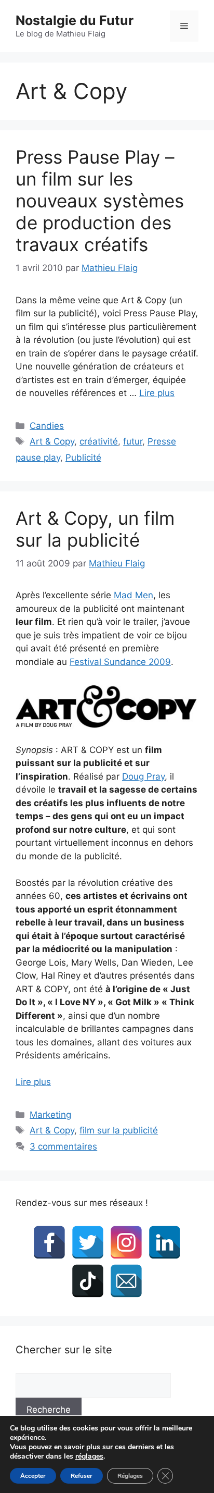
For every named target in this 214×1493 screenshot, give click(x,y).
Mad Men (132, 595)
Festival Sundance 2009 (120, 662)
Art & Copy (52, 441)
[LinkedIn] (164, 1242)
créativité (98, 441)
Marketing (50, 1114)
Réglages (130, 1476)
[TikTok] (87, 1281)
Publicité (83, 457)
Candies (47, 426)
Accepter (33, 1476)
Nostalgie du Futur (74, 20)
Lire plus (157, 393)
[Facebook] (49, 1242)
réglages (89, 1456)
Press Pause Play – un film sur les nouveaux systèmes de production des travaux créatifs (100, 200)
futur (132, 441)
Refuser (81, 1476)
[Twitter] (87, 1242)
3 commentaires (63, 1146)
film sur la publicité (118, 1130)
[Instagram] (126, 1242)
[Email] (126, 1281)
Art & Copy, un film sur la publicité (95, 529)
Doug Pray (143, 776)
